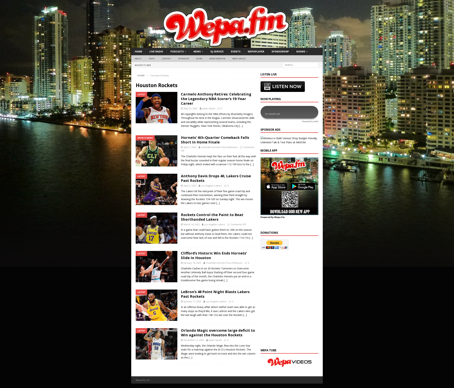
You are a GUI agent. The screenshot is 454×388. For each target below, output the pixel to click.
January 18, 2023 (192, 262)
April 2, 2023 (190, 185)
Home (138, 51)
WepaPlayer (256, 51)
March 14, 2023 (192, 224)
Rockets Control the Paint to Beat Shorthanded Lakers (212, 217)
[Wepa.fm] (225, 45)
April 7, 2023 (190, 147)
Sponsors (183, 58)
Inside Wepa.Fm (217, 58)
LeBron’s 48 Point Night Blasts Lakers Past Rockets (215, 294)
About (138, 58)
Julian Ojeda (208, 108)
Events (235, 51)
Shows (300, 51)
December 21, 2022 (194, 340)
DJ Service (217, 51)
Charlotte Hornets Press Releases (219, 147)
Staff (152, 58)
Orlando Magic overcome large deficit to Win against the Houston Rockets (218, 332)
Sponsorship (280, 51)
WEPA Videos (238, 58)
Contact (166, 58)
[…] (241, 126)
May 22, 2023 (190, 108)
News (197, 51)
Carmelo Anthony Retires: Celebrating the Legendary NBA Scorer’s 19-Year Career (216, 99)
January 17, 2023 (192, 301)
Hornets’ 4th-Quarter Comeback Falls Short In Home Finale (215, 140)
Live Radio (156, 51)
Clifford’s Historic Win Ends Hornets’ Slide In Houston (214, 255)
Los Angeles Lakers (211, 185)
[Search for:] (300, 64)
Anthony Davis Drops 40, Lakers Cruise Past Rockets (216, 178)
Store (199, 58)
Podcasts (177, 51)
